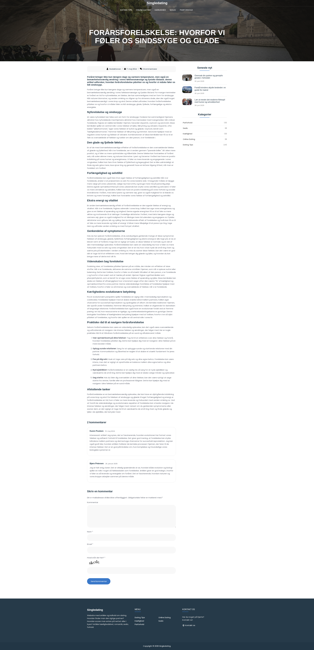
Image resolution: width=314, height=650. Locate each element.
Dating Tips (126, 10)
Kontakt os (190, 625)
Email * (90, 544)
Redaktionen (115, 69)
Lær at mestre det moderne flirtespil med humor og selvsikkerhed (210, 101)
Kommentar (92, 502)
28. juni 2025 (199, 105)
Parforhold (186, 10)
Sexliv (173, 10)
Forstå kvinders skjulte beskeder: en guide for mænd (210, 89)
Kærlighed (160, 10)
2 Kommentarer (150, 69)
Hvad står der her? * (96, 557)
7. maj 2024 (132, 69)
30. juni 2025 (199, 81)
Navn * (90, 531)
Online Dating (143, 10)
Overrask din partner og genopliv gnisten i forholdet (209, 77)
